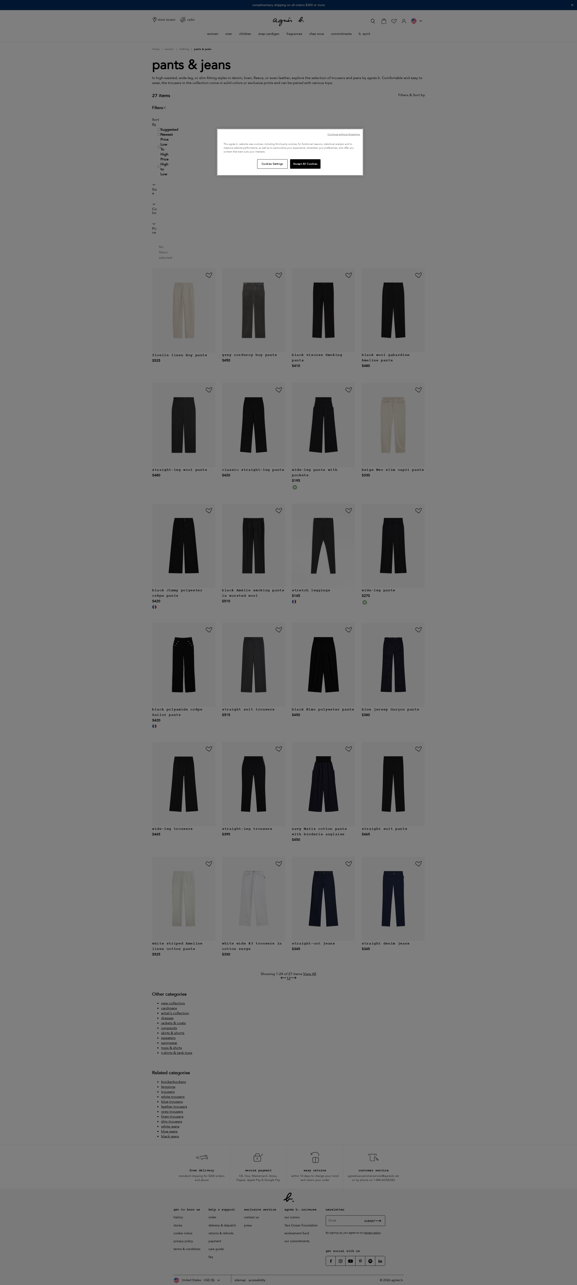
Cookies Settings (272, 164)
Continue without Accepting (343, 134)
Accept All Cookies (305, 164)
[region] (290, 152)
